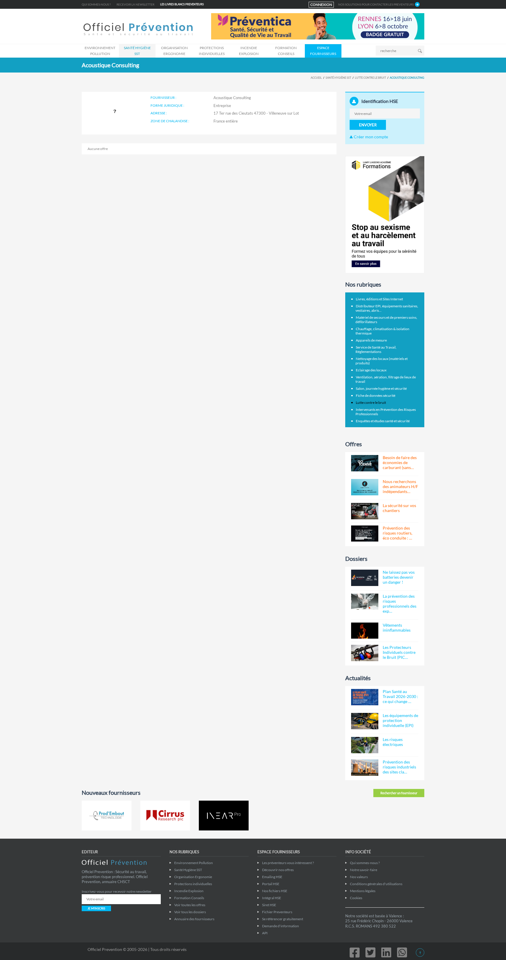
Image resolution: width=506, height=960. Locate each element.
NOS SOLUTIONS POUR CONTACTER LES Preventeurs (376, 4)
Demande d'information (280, 926)
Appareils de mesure (371, 340)
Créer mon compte (370, 136)
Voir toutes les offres (189, 905)
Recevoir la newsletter (135, 4)
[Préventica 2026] (317, 26)
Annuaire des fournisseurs (194, 919)
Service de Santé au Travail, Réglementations (375, 349)
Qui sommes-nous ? (96, 4)
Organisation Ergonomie (174, 51)
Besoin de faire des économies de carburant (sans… (400, 462)
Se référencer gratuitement (282, 919)
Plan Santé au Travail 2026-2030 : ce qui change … (400, 696)
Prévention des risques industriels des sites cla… (399, 766)
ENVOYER (368, 125)
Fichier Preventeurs (277, 912)
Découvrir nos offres (278, 870)
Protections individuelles (212, 51)
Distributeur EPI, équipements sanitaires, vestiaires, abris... (386, 308)
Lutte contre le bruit (370, 77)
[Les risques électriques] (364, 745)
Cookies (356, 898)
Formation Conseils (286, 51)
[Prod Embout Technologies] (106, 815)
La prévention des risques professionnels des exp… (399, 603)
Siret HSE (269, 905)
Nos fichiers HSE (274, 891)
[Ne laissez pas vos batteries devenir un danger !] (364, 578)
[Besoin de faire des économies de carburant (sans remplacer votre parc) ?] (364, 463)
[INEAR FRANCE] (224, 815)
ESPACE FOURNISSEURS (323, 51)
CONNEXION (321, 4)
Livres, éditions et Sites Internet (379, 299)
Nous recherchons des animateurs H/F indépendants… (400, 486)
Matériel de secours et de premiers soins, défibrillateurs (386, 319)
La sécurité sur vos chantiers (399, 508)
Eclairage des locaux (371, 370)
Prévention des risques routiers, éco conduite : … (397, 532)
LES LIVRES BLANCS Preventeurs (182, 4)
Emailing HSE (272, 877)
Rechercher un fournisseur (398, 793)
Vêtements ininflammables (397, 627)
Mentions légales (362, 891)
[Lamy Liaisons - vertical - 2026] (384, 214)
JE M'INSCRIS (96, 908)
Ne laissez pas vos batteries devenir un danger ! (399, 577)
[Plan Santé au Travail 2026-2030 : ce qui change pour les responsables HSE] (364, 697)
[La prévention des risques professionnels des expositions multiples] (364, 602)
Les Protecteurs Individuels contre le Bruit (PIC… (399, 652)
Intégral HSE (271, 898)
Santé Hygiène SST (137, 51)
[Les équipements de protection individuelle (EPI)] (364, 721)
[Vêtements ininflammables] (364, 631)
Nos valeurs (359, 877)
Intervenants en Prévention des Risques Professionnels (385, 411)
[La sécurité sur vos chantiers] (364, 511)
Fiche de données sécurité (375, 395)
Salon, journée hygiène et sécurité (381, 388)
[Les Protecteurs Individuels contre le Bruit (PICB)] (364, 653)
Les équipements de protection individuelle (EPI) (400, 720)
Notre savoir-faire (363, 870)
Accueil (316, 77)
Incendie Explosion (249, 51)
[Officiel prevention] (138, 29)
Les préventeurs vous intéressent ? (288, 863)
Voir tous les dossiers (190, 912)
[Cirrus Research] (165, 815)
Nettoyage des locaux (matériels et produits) (381, 360)
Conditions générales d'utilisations (376, 884)
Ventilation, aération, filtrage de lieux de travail (385, 379)
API (265, 933)
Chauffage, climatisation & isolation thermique (382, 331)
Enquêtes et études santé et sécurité (383, 421)
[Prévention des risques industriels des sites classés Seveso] (364, 767)
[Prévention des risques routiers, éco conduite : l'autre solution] (364, 533)
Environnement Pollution (100, 51)
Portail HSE (270, 884)
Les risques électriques (393, 742)
